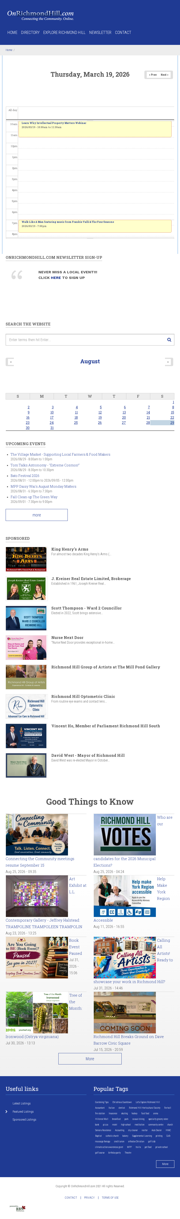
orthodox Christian (136, 1141)
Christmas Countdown (122, 1102)
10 (52, 412)
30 (28, 428)
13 (124, 412)
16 (28, 417)
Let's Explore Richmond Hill (148, 1102)
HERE (56, 277)
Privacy (89, 1197)
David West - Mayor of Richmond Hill (88, 755)
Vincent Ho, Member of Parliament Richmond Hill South (105, 725)
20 (124, 417)
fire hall (167, 1108)
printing (159, 1136)
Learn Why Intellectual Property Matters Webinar (54, 123)
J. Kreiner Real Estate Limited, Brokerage (91, 578)
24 (52, 422)
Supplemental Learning (142, 1136)
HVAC (168, 1130)
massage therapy (102, 1141)
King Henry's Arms (69, 549)
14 (148, 412)
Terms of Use (110, 1197)
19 (100, 417)
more (37, 514)
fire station (100, 1113)
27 (124, 422)
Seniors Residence (103, 1130)
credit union (119, 1141)
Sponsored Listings (24, 1119)
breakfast (116, 1119)
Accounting (119, 1130)
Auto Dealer (157, 1130)
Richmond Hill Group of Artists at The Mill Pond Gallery (105, 666)
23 (28, 422)
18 (76, 417)
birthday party (115, 1152)
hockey (134, 1113)
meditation (139, 1124)
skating (124, 1113)
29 (172, 422)
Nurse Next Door (67, 637)
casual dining (138, 1119)
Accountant (100, 1108)
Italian (112, 1108)
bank (97, 1124)
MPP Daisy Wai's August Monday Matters (43, 486)
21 (148, 417)
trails (138, 1147)
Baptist (98, 1136)
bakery (125, 1136)
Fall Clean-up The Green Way (34, 497)
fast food (145, 1113)
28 (148, 422)
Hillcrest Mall (101, 1119)
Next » (164, 74)
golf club (151, 1141)
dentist (122, 1108)
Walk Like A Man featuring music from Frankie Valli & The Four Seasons (68, 222)
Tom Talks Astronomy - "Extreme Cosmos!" (45, 465)
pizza (105, 1124)
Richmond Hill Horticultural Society (144, 1108)
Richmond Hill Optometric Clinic (83, 696)
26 (100, 422)
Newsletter (100, 32)
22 (172, 417)
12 (100, 412)
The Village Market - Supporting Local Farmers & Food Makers (60, 454)
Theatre (128, 1152)
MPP (129, 1147)
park (126, 1119)
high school (126, 1124)
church (170, 1124)
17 (52, 417)
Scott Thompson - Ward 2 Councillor (86, 608)
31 (52, 428)
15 (172, 412)
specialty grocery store (158, 1119)
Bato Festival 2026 (25, 475)
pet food (148, 1147)
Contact (123, 32)
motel (114, 1124)
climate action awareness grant (109, 1147)
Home (12, 32)
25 (76, 422)
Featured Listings (23, 1111)
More (90, 1058)
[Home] (41, 15)
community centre (155, 1124)
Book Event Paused (75, 947)
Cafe (168, 1136)
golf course (100, 1152)
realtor (145, 1130)
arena (155, 1113)
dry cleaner (133, 1130)
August (90, 361)
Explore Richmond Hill (64, 32)
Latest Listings (22, 1103)
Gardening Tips (102, 1102)
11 (76, 412)
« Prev (153, 74)
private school (162, 1147)
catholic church (112, 1136)
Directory (30, 32)
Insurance (113, 1113)
